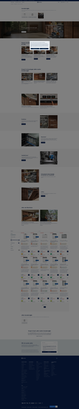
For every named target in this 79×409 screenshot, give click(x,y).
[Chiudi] (49, 41)
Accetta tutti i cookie (44, 48)
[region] (40, 45)
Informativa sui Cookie (44, 46)
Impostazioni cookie (35, 48)
